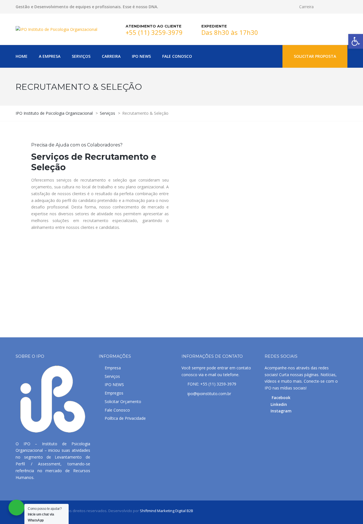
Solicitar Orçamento (123, 401)
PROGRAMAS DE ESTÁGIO (66, 298)
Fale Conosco (117, 410)
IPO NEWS (114, 384)
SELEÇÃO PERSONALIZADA (280, 301)
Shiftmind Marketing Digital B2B (166, 510)
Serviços (112, 376)
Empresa (113, 367)
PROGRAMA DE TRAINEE (178, 298)
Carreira (306, 6)
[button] (355, 41)
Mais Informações (45, 312)
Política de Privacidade (125, 418)
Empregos (114, 393)
